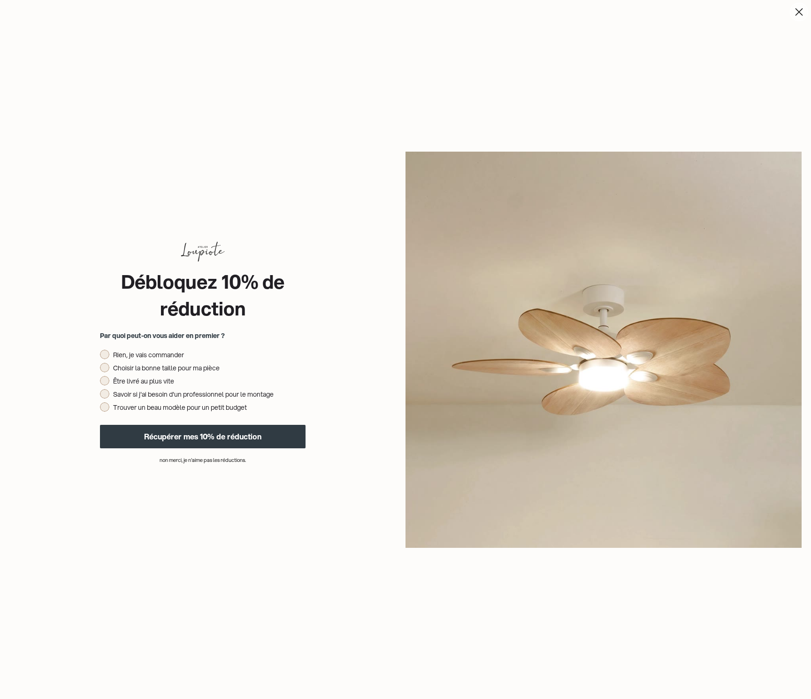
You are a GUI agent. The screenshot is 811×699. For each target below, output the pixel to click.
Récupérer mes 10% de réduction (202, 436)
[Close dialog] (799, 12)
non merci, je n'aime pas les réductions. (203, 460)
